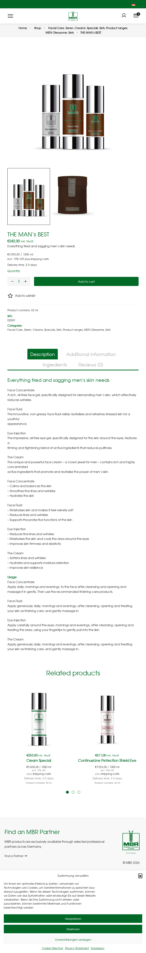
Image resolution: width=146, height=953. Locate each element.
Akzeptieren (73, 919)
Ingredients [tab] (55, 364)
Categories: (14, 325)
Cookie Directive (52, 948)
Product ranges (73, 330)
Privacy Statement (77, 948)
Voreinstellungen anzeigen (73, 939)
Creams (38, 330)
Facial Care (15, 330)
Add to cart (86, 281)
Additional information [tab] (91, 354)
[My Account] (123, 16)
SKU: (10, 316)
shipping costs (40, 259)
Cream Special (38, 760)
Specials (49, 330)
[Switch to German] (133, 4)
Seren (27, 330)
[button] (140, 875)
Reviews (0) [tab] (90, 364)
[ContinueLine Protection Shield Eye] (107, 717)
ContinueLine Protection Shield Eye (107, 760)
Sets (58, 330)
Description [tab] (42, 354)
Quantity (13, 271)
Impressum (97, 948)
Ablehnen (73, 929)
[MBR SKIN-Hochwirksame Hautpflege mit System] (72, 16)
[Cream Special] (38, 717)
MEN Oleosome (94, 330)
